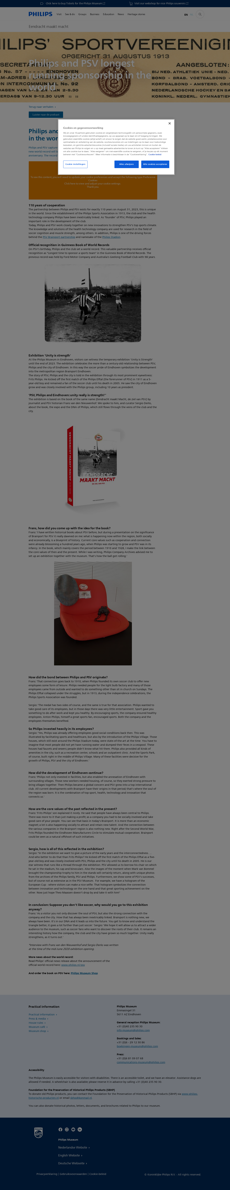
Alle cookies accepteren (155, 164)
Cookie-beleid (154, 154)
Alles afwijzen (126, 164)
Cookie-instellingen (75, 164)
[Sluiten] (170, 123)
